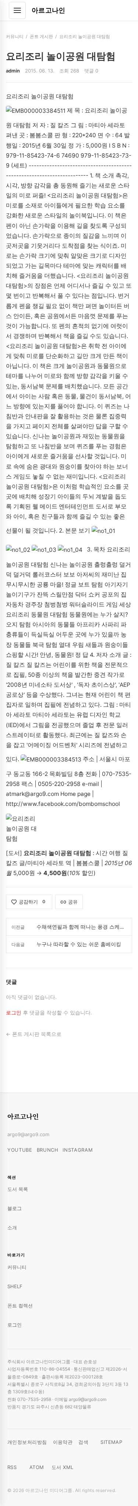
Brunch (48, 1150)
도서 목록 (17, 1189)
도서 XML (63, 1467)
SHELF (14, 1286)
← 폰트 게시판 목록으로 (33, 1034)
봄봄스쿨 (88, 863)
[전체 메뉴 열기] (17, 10)
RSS (12, 1467)
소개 (12, 1227)
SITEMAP (111, 1442)
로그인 (13, 1013)
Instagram (78, 1150)
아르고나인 (49, 10)
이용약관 (63, 1442)
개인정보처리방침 (27, 1442)
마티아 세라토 (45, 863)
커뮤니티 (15, 36)
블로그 (14, 1208)
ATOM (36, 1467)
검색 (83, 1442)
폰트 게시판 (41, 36)
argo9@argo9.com (28, 1134)
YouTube (19, 1150)
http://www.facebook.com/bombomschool (63, 803)
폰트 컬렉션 (20, 1306)
